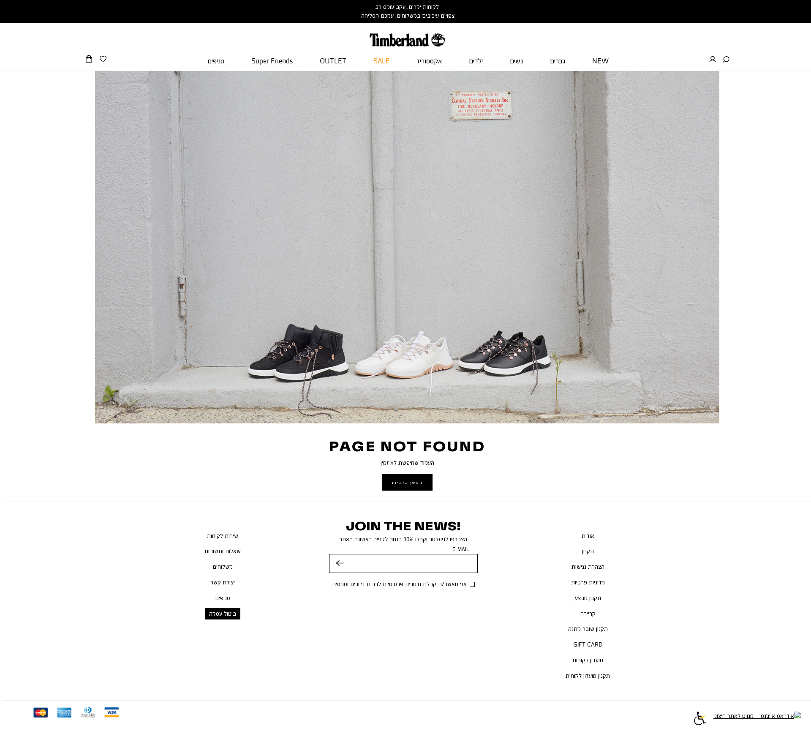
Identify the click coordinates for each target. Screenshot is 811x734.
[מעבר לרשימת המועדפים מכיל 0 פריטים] (103, 59)
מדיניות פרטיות (588, 582)
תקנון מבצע (588, 598)
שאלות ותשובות (222, 551)
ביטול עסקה (222, 613)
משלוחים (222, 566)
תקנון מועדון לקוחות (588, 675)
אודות (588, 535)
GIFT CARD (588, 644)
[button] (726, 59)
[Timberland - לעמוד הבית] (407, 34)
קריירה (588, 613)
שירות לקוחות (222, 535)
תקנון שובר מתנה (588, 628)
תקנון (588, 551)
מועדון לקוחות (587, 660)
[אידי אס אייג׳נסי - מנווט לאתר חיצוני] (757, 720)
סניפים (222, 598)
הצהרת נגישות (588, 566)
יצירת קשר (222, 582)
